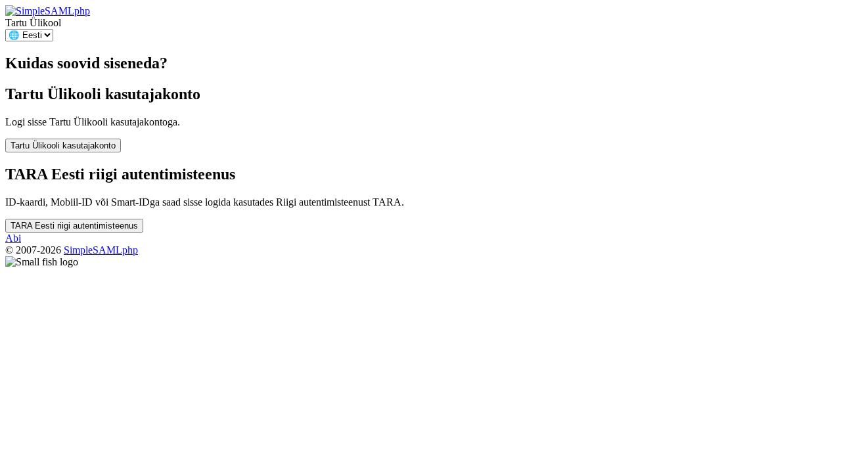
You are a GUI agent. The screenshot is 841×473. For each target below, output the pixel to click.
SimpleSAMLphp (101, 250)
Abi (13, 238)
